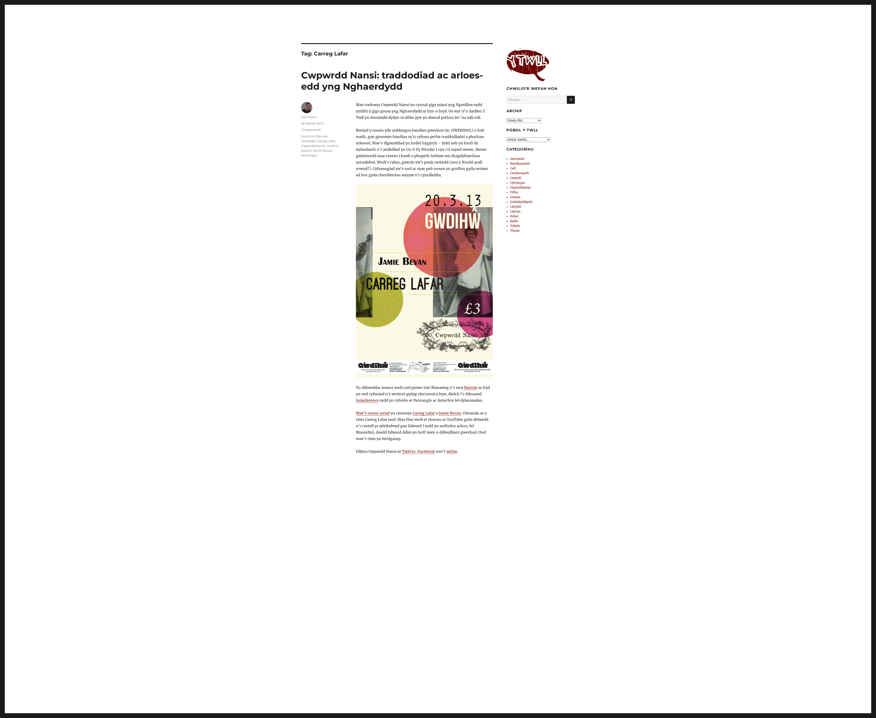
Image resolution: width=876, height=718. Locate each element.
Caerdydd (308, 141)
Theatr (515, 231)
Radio (514, 221)
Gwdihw (332, 146)
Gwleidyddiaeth (521, 202)
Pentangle (309, 155)
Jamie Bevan (450, 413)
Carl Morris (309, 117)
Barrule (470, 387)
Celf (513, 168)
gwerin (306, 150)
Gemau (515, 197)
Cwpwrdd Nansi (313, 146)
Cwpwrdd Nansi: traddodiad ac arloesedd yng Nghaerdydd (392, 81)
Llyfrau (515, 211)
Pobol (514, 216)
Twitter (408, 451)
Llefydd (515, 207)
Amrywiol (517, 159)
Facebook (426, 451)
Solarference (367, 400)
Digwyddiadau (520, 188)
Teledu (515, 226)
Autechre (308, 136)
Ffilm (514, 192)
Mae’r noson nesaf (373, 413)
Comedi (515, 178)
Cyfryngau (517, 183)
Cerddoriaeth (311, 130)
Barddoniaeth (520, 164)
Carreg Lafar (424, 413)
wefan (451, 451)
